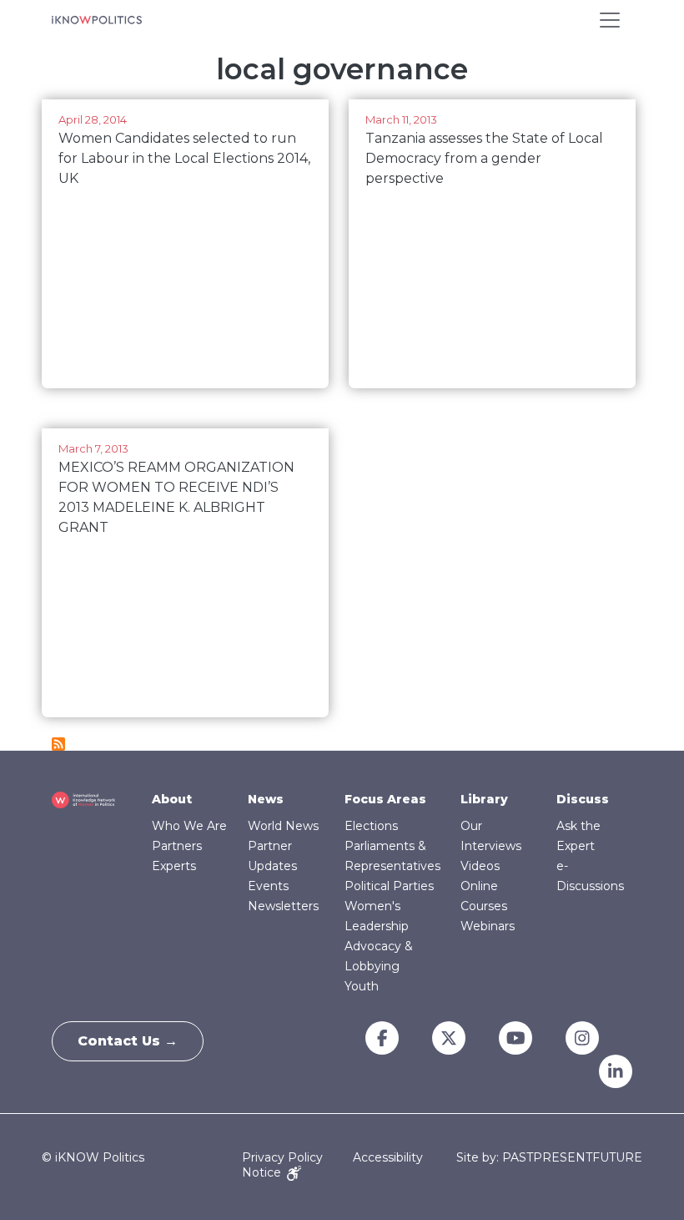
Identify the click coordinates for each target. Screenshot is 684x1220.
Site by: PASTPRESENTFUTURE (549, 1158)
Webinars (487, 926)
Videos (480, 865)
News (266, 799)
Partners (177, 845)
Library (484, 799)
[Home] (97, 20)
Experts (174, 865)
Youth (362, 986)
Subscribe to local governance (58, 744)
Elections (371, 825)
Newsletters (283, 906)
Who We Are (189, 825)
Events (268, 885)
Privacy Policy (282, 1157)
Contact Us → (128, 1041)
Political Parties (389, 885)
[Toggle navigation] (609, 20)
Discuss (582, 799)
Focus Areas (385, 799)
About (172, 799)
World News (283, 825)
